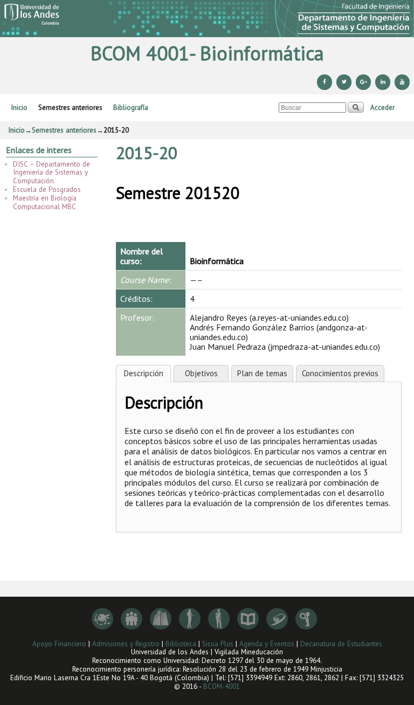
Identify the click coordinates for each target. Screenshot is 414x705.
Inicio (19, 107)
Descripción (143, 373)
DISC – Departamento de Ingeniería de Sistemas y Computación (51, 173)
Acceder (382, 107)
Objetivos (201, 373)
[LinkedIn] (382, 82)
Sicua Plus (217, 643)
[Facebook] (324, 82)
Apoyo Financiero (59, 643)
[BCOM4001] (207, 18)
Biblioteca (180, 643)
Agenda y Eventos (266, 643)
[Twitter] (343, 82)
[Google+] (363, 82)
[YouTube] (402, 82)
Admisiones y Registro (126, 643)
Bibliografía (130, 107)
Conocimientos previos (340, 373)
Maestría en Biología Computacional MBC (45, 202)
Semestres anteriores (70, 107)
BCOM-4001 (221, 686)
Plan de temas (262, 373)
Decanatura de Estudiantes (341, 643)
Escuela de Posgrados (47, 189)
